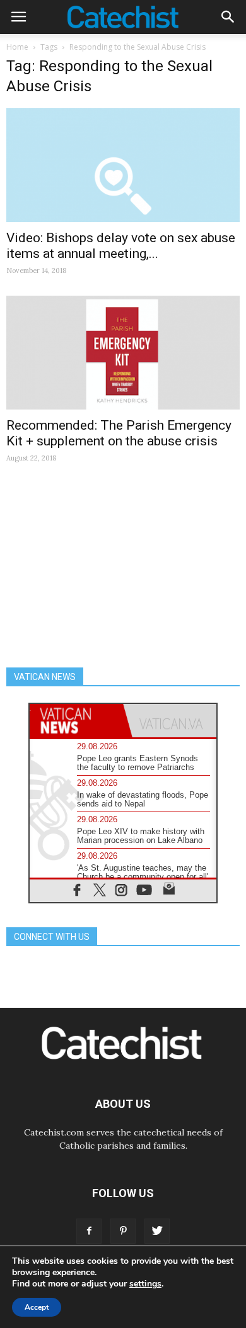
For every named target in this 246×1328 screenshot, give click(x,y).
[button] (228, 17)
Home (17, 47)
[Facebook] (89, 1231)
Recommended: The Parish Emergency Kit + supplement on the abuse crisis (118, 433)
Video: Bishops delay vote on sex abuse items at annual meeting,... (120, 245)
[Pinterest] (123, 1231)
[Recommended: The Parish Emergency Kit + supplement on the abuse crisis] (123, 353)
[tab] (76, 720)
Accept (37, 1307)
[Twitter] (157, 1231)
